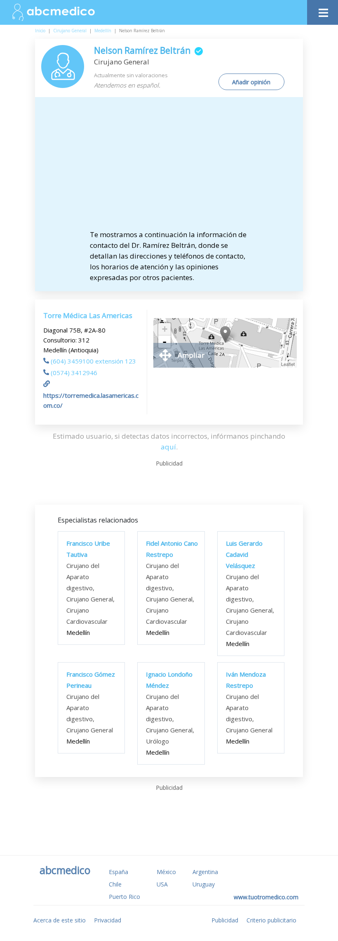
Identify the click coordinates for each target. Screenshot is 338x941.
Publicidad (224, 920)
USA (162, 884)
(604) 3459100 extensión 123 (93, 361)
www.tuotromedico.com (266, 897)
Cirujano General (70, 30)
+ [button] (164, 329)
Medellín (102, 30)
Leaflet (288, 364)
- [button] (164, 341)
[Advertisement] (176, 167)
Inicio (40, 30)
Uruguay (203, 884)
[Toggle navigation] (322, 10)
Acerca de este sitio (59, 920)
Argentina (205, 872)
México (166, 872)
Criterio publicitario (271, 920)
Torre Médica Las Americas (87, 315)
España (118, 872)
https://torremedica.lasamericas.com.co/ (90, 400)
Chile (115, 884)
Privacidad (107, 920)
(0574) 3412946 (74, 372)
